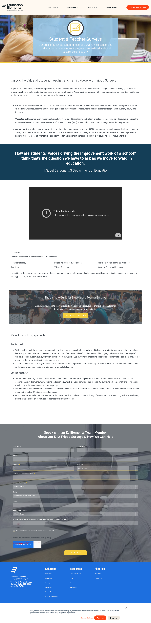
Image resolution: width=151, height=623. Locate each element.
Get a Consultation (137, 7)
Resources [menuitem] (76, 568)
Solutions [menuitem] (50, 568)
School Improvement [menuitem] (52, 592)
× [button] (126, 607)
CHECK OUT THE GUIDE (75, 316)
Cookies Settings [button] (87, 618)
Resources (71, 7)
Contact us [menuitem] (98, 578)
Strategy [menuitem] (48, 583)
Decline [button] (113, 618)
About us (91, 7)
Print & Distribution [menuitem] (51, 596)
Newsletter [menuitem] (73, 583)
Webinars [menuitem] (73, 587)
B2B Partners (111, 7)
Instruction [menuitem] (49, 574)
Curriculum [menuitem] (49, 587)
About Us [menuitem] (100, 568)
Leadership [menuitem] (49, 578)
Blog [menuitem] (71, 578)
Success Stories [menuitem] (75, 574)
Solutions (52, 7)
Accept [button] (100, 618)
